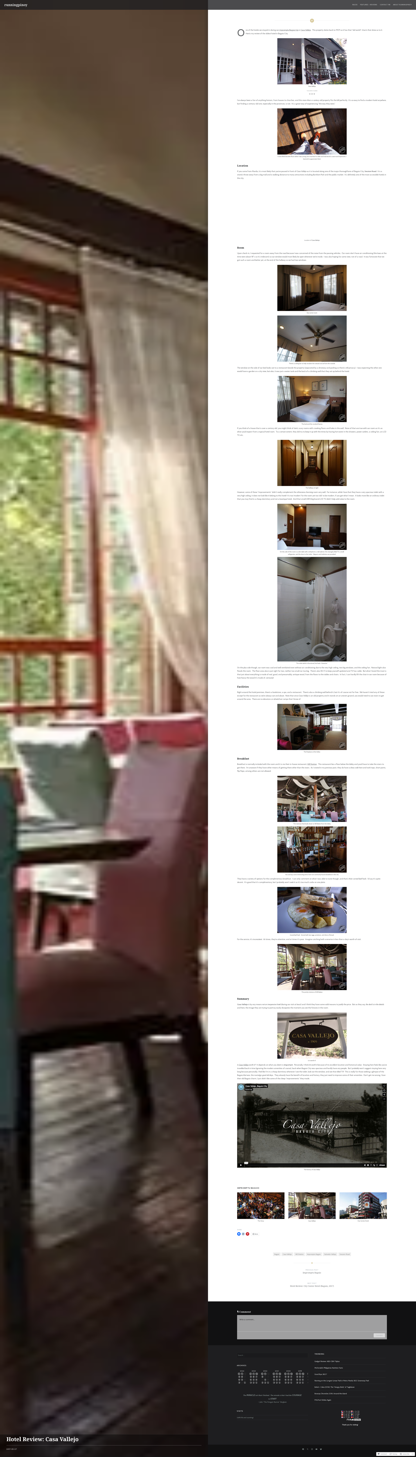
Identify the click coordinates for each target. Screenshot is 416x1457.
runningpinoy (15, 5)
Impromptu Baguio (314, 1254)
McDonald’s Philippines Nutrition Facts (328, 1368)
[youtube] (316, 1449)
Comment (379, 1335)
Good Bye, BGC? (320, 1374)
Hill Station (312, 764)
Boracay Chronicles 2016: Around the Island (330, 1393)
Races (355, 5)
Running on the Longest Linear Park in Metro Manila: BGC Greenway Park (341, 1381)
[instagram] (312, 1449)
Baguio (276, 1254)
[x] (307, 1449)
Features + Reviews (368, 5)
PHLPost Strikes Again (322, 1400)
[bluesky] (321, 1449)
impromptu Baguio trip (288, 30)
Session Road (345, 1254)
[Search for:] (272, 1355)
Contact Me (385, 5)
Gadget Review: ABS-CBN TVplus (327, 1361)
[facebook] (303, 1449)
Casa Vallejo (306, 30)
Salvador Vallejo (330, 1254)
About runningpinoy (402, 5)
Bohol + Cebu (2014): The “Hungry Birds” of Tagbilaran (334, 1387)
